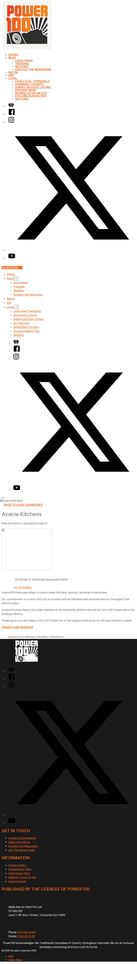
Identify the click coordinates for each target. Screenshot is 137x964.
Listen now (10, 267)
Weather (21, 66)
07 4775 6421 (23, 587)
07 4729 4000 (26, 932)
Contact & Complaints (22, 838)
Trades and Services (17, 627)
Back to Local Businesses (23, 504)
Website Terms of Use (22, 877)
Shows (13, 54)
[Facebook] (11, 114)
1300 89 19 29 (26, 936)
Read (12, 57)
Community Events (29, 84)
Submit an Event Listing (33, 87)
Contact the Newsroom (33, 69)
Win (11, 75)
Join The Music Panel (21, 850)
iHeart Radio (15, 959)
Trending (22, 63)
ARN (11, 956)
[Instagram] (11, 122)
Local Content (17, 881)
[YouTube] (11, 258)
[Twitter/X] (71, 250)
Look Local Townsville (32, 81)
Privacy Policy (17, 865)
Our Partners (25, 90)
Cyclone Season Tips (30, 96)
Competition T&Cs (19, 869)
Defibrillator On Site (31, 93)
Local (12, 78)
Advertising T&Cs (19, 873)
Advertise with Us (19, 842)
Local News (24, 60)
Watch (13, 72)
